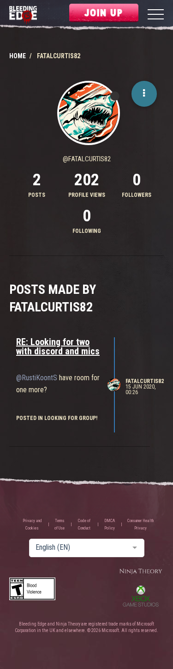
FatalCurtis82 (144, 381)
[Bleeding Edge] (23, 15)
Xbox (141, 596)
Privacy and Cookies (32, 524)
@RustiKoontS (36, 377)
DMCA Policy (109, 524)
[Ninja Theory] (141, 571)
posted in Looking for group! (56, 418)
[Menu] (156, 15)
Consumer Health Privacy (140, 524)
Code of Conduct (84, 524)
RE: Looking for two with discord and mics (58, 346)
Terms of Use (59, 524)
